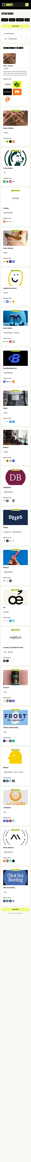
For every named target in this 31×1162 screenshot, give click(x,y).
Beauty (12, 19)
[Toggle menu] (26, 4)
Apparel (5, 19)
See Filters (15, 26)
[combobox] (15, 39)
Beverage (20, 19)
